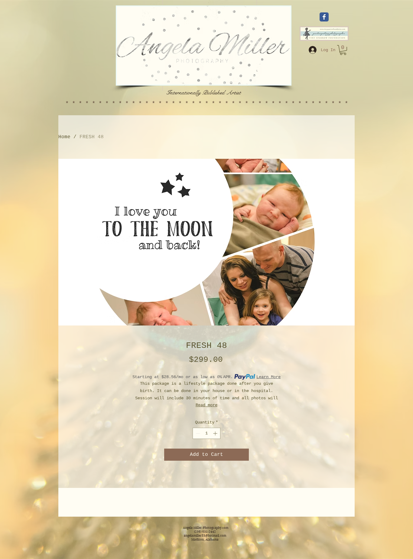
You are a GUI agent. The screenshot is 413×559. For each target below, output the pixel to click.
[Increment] (216, 433)
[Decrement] (197, 433)
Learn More (268, 376)
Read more (206, 405)
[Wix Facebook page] (324, 16)
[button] (343, 50)
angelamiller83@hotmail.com (205, 536)
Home (64, 137)
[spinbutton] (206, 433)
